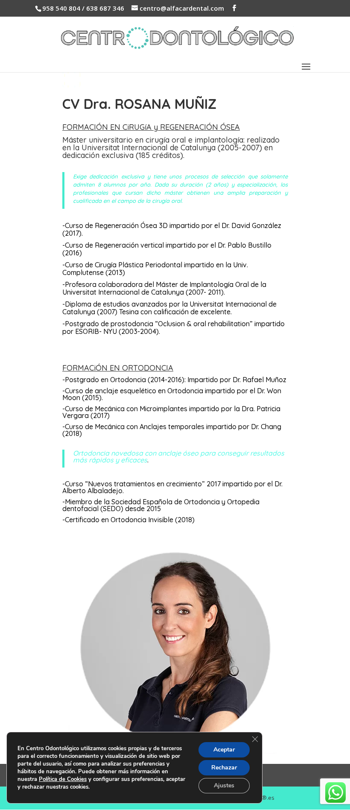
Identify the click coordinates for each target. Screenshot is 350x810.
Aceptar (224, 750)
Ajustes (224, 785)
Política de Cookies (63, 779)
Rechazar (224, 767)
